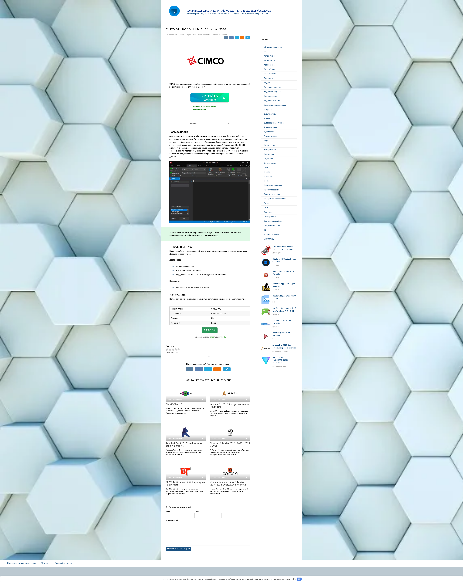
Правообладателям (63, 563)
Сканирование (270, 216)
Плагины (268, 176)
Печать (267, 172)
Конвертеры (269, 145)
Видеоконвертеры (272, 87)
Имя (168, 512)
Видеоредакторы (272, 100)
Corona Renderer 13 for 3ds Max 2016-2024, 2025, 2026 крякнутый (228, 483)
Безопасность (270, 74)
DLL (266, 51)
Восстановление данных (275, 105)
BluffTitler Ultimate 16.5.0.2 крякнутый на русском (185, 483)
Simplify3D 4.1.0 (174, 404)
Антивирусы (269, 60)
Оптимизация (270, 163)
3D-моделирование (202, 35)
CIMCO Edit (210, 330)
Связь (266, 203)
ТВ (265, 230)
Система (268, 212)
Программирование (273, 185)
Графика (268, 109)
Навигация (269, 154)
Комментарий (172, 520)
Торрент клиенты (272, 234)
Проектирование (271, 190)
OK (299, 579)
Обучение (268, 158)
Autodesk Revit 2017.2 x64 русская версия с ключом (184, 444)
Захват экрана (270, 136)
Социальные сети (272, 225)
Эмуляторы (269, 239)
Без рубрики (269, 69)
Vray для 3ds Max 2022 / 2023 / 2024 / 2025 (230, 444)
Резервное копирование (275, 199)
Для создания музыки (274, 123)
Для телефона (270, 127)
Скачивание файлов (273, 221)
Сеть (266, 208)
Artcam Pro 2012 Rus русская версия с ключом (229, 405)
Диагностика (270, 114)
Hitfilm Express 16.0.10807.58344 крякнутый (280, 360)
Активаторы (269, 56)
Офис (266, 167)
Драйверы (269, 132)
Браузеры (268, 78)
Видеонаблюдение (272, 91)
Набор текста (270, 149)
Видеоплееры (270, 96)
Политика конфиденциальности (21, 563)
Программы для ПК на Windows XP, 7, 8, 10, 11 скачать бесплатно (228, 10)
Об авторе (45, 563)
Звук (266, 141)
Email (196, 512)
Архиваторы (269, 65)
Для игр (267, 118)
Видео (267, 83)
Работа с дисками (272, 194)
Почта (266, 181)
